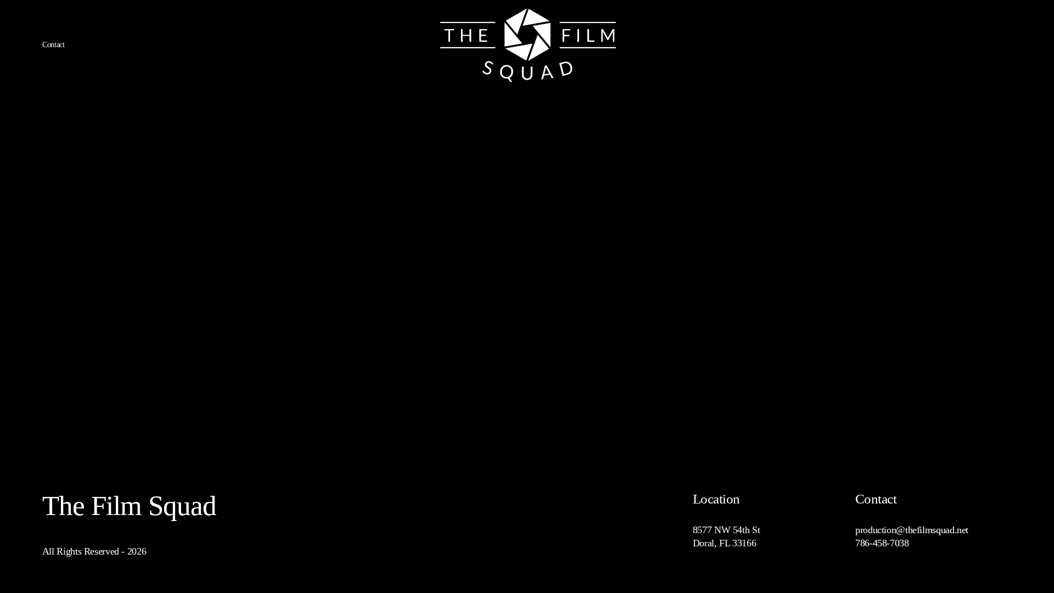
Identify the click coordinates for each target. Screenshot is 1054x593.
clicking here (203, 206)
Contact (53, 45)
